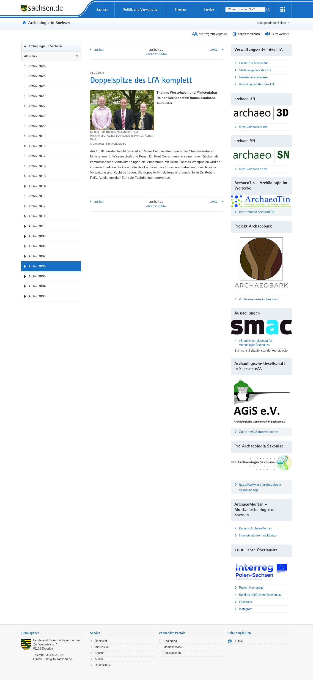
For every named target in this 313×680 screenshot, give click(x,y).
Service (209, 9)
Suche (99, 659)
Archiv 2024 (37, 86)
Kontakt (99, 653)
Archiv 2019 (37, 136)
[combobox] (245, 9)
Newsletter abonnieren (253, 77)
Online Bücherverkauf (253, 63)
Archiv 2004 (37, 286)
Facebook (245, 602)
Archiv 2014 (37, 186)
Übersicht (101, 641)
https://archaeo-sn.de (253, 169)
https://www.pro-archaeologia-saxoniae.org (260, 487)
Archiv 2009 (37, 236)
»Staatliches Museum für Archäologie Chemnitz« (255, 343)
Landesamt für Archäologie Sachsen (57, 640)
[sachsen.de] (53, 9)
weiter (214, 49)
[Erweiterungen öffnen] (283, 10)
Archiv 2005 (37, 276)
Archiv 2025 (37, 76)
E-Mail (239, 641)
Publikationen (172, 653)
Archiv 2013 (37, 196)
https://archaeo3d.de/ (253, 127)
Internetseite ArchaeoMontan (258, 535)
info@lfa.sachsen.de (58, 659)
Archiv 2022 (37, 106)
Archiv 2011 (36, 216)
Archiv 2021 (37, 116)
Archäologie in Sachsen (49, 22)
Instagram (245, 609)
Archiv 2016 (37, 166)
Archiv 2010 (36, 226)
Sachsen (102, 9)
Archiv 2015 (37, 176)
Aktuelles (30, 56)
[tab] (53, 633)
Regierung (170, 641)
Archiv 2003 (37, 296)
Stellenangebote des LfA (255, 70)
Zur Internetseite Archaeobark (258, 299)
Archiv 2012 (37, 206)
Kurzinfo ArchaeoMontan (255, 528)
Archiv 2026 (37, 66)
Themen (180, 9)
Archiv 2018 (37, 146)
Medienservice (173, 647)
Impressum (102, 647)
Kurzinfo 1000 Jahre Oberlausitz (260, 594)
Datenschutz (102, 664)
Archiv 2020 (37, 126)
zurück (99, 49)
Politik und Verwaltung (140, 9)
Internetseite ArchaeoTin (256, 212)
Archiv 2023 (37, 96)
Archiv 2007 (37, 256)
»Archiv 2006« (156, 54)
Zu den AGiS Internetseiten (258, 431)
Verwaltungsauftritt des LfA (257, 84)
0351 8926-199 (54, 655)
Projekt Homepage (251, 587)
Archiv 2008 (37, 246)
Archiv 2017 (37, 156)
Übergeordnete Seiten (271, 22)
